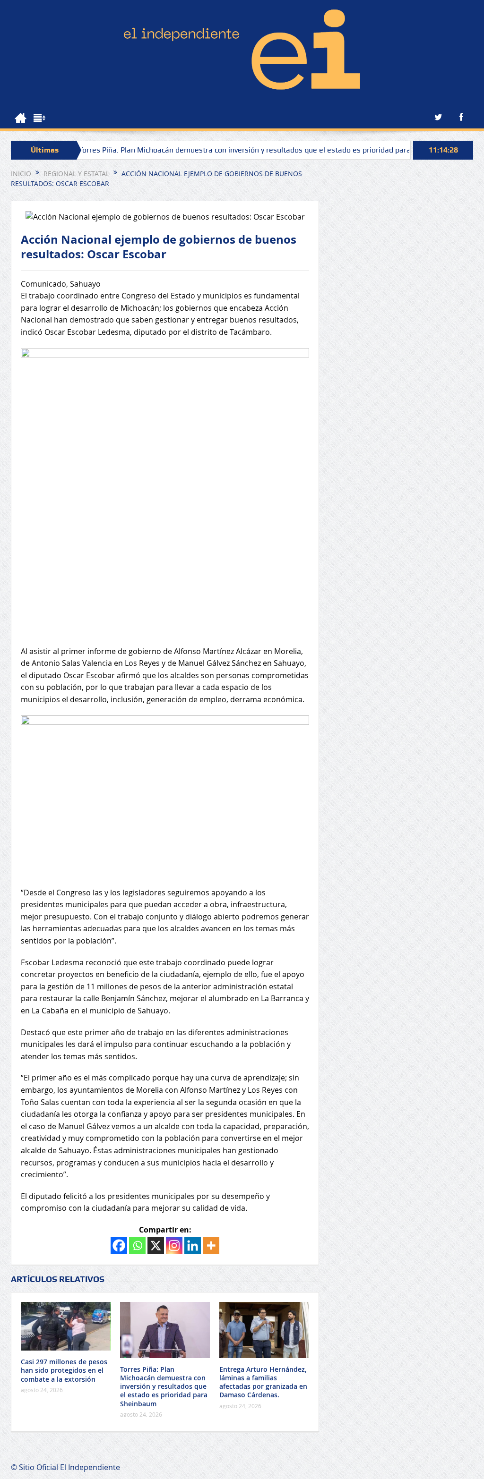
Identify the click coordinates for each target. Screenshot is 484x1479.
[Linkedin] (192, 1245)
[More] (211, 1245)
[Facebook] (119, 1245)
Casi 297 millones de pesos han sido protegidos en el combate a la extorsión (64, 1370)
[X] (155, 1245)
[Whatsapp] (137, 1245)
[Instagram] (174, 1245)
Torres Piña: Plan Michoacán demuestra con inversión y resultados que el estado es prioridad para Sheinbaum (233, 149)
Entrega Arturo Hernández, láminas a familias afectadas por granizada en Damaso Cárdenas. (263, 1382)
